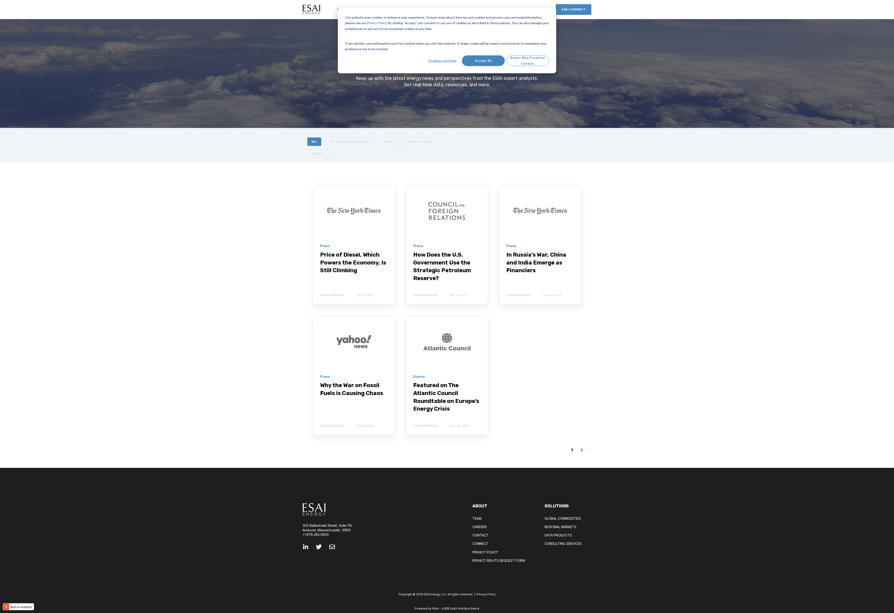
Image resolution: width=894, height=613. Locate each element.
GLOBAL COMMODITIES (563, 518)
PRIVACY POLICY (485, 552)
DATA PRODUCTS (558, 535)
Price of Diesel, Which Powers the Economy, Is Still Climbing (353, 262)
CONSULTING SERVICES (563, 544)
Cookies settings (442, 61)
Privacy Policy (486, 594)
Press (388, 141)
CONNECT (480, 544)
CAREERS (479, 527)
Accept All (483, 61)
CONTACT (480, 535)
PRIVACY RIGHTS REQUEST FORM (498, 561)
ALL (314, 141)
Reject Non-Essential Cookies (527, 60)
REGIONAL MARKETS (560, 527)
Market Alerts (419, 141)
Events (318, 153)
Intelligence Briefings (350, 141)
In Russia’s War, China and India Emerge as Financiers (536, 262)
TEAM (476, 518)
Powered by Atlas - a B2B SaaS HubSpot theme (447, 608)
